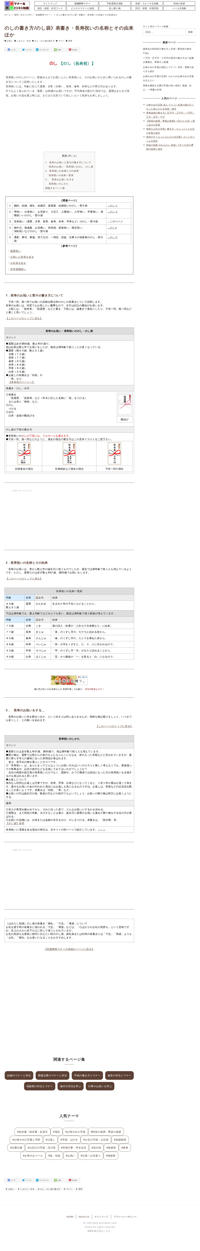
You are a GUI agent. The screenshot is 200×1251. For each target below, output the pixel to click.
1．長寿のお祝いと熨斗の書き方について (68, 162)
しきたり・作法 (24, 40)
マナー (61, 40)
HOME (70, 1216)
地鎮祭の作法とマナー (40, 1086)
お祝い (10, 40)
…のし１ (113, 205)
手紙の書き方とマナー (87, 1075)
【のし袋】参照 (15, 823)
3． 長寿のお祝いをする (60, 179)
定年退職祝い (18, 269)
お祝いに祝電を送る (22, 257)
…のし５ (113, 237)
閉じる (72, 155)
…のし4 (112, 227)
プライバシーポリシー (125, 1216)
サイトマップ (101, 1216)
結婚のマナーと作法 (19, 1075)
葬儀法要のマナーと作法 (52, 1075)
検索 (190, 31)
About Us (84, 1216)
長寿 (70, 40)
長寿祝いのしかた (58, 183)
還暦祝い (15, 251)
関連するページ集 (55, 188)
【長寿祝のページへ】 (22, 382)
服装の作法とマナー (119, 1075)
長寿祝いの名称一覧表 (61, 175)
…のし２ (113, 211)
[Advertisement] (69, 125)
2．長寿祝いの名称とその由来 (62, 170)
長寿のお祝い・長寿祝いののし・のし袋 (71, 166)
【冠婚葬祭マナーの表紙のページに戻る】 (69, 949)
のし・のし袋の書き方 (45, 40)
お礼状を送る (18, 263)
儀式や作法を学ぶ (70, 1086)
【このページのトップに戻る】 (24, 318)
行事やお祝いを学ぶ (100, 1086)
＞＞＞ (102, 829)
